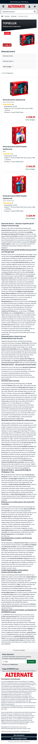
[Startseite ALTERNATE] (16, 6)
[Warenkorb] (35, 6)
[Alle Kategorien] (3, 6)
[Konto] (29, 6)
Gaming (7, 16)
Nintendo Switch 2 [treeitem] (8, 61)
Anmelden (31, 661)
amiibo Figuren (31, 632)
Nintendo (13, 16)
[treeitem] (19, 66)
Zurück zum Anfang (19, 650)
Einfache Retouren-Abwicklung (19, 2)
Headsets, (30, 628)
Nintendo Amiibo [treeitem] (8, 56)
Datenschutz (14, 664)
